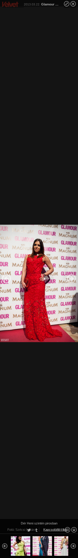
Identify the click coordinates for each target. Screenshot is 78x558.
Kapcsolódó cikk (55, 529)
